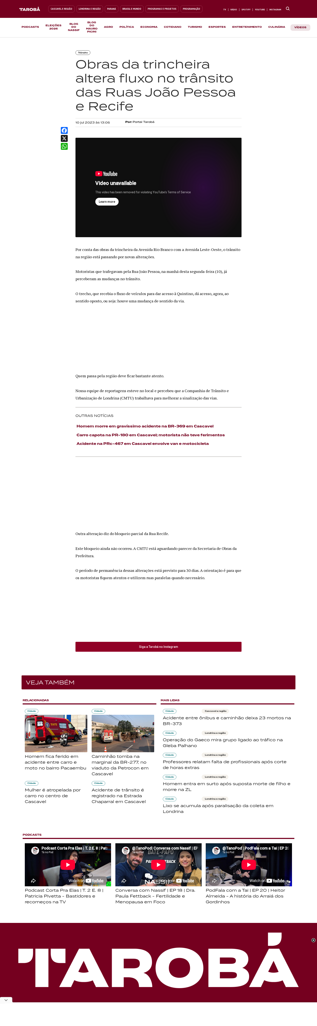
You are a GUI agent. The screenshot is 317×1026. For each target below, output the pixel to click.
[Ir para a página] (287, 9)
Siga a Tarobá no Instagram (158, 646)
